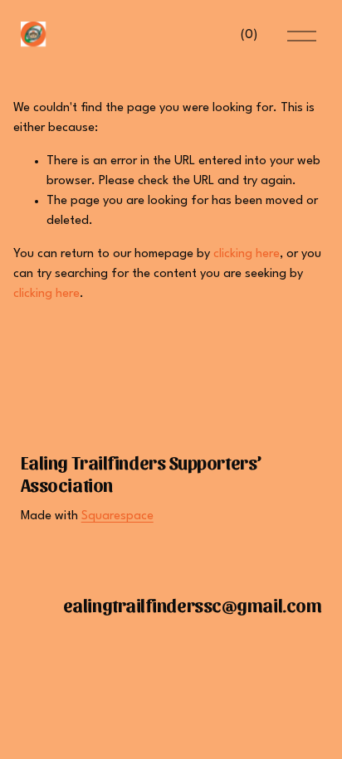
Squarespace (117, 516)
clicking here (246, 254)
